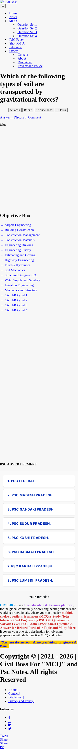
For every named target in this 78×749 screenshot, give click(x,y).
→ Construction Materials (18, 240)
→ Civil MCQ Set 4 (14, 310)
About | (13, 690)
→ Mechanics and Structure (19, 290)
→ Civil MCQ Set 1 (14, 295)
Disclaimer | (16, 697)
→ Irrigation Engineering (17, 285)
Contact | (14, 693)
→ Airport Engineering (16, 225)
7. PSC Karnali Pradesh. (30, 566)
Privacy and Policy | (21, 701)
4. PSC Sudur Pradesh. (29, 523)
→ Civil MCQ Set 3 (14, 305)
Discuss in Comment (27, 117)
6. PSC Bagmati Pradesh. (31, 552)
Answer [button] (5, 117)
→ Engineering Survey (16, 250)
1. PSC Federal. (21, 481)
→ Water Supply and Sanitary (20, 280)
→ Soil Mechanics (13, 270)
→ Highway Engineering (17, 260)
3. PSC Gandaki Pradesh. (31, 509)
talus (63, 110)
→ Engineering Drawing (17, 245)
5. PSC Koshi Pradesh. (28, 538)
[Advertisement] (39, 169)
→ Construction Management (20, 235)
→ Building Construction (17, 230)
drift (30, 110)
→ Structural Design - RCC (19, 275)
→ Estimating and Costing (18, 255)
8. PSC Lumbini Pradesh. (30, 580)
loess (17, 110)
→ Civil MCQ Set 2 (14, 300)
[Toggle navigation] (3, 6)
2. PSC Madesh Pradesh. (30, 495)
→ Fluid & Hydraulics (15, 265)
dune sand (45, 110)
